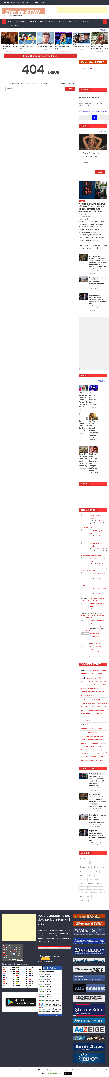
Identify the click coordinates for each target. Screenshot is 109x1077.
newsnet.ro (64, 948)
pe (91, 880)
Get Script (43, 1015)
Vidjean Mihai (85, 217)
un (81, 896)
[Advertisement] (82, 10)
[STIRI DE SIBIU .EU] (89, 1010)
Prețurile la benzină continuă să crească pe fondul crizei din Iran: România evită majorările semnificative (92, 208)
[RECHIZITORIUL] (89, 998)
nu (102, 875)
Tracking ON (27, 987)
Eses (82, 678)
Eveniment (88, 600)
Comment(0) (84, 219)
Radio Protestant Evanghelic (89, 69)
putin (82, 884)
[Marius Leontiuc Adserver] (89, 969)
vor (100, 896)
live (96, 871)
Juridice (43, 21)
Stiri (9, 21)
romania (90, 884)
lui (101, 871)
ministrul (89, 875)
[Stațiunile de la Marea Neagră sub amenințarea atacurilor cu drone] (83, 279)
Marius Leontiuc (102, 548)
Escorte (83, 733)
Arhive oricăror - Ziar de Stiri (46, 1013)
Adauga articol (14, 25)
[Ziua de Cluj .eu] (89, 932)
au (100, 859)
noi (97, 875)
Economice (20, 21)
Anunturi (85, 21)
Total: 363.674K (19, 987)
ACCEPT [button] (67, 1074)
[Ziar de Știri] (89, 923)
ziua (81, 900)
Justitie (85, 527)
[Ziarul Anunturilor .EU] (89, 941)
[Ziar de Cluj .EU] (89, 951)
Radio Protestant (27, 2)
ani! (90, 859)
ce (87, 863)
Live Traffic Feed (49, 968)
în (86, 900)
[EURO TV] (89, 1038)
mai (81, 875)
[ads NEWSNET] (89, 988)
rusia (81, 888)
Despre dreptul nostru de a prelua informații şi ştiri (54, 920)
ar (95, 859)
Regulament (73, 21)
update (87, 896)
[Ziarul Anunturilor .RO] (89, 960)
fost (85, 871)
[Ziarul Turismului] (89, 1021)
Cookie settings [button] (54, 1073)
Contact (62, 21)
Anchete (99, 613)
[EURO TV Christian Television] (89, 1058)
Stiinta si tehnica (97, 555)
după (96, 867)
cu (93, 863)
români (99, 884)
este (102, 867)
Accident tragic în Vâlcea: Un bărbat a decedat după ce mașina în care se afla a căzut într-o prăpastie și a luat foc (97, 261)
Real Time (49, 1015)
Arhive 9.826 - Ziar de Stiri (45, 998)
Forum (51, 21)
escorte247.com (87, 700)
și (91, 900)
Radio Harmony (40, 2)
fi (80, 871)
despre (82, 867)
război (89, 888)
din (89, 867)
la (91, 871)
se (95, 888)
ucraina (94, 892)
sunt (81, 892)
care (81, 863)
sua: (100, 888)
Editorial (32, 21)
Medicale (104, 540)
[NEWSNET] (89, 978)
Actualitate (88, 553)
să (87, 892)
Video (90, 527)
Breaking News (93, 525)
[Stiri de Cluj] (89, 1047)
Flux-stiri (82, 201)
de (103, 863)
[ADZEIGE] (89, 1030)
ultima (102, 892)
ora (85, 880)
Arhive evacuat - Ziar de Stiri (46, 1005)
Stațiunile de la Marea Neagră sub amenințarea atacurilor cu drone (97, 281)
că (98, 863)
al (84, 859)
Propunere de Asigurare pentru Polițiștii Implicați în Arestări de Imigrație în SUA (98, 299)
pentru (97, 880)
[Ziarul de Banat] (89, 916)
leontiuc (83, 555)
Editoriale (98, 615)
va (94, 896)
